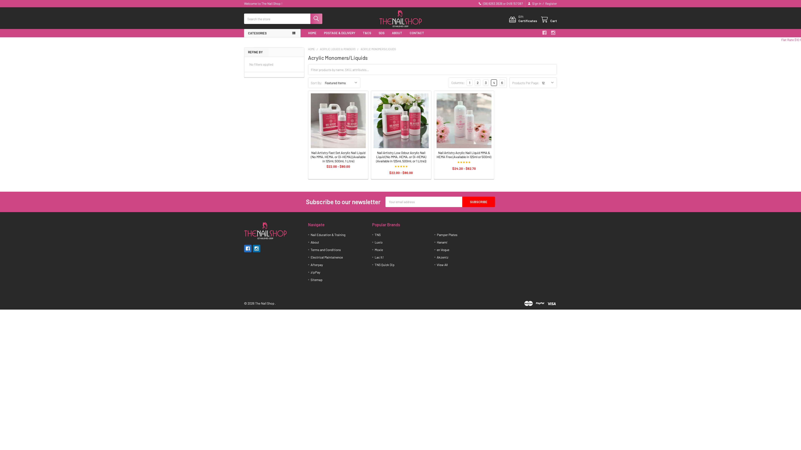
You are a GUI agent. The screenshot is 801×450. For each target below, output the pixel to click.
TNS (378, 235)
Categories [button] (257, 33)
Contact (417, 33)
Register (551, 3)
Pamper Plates (447, 235)
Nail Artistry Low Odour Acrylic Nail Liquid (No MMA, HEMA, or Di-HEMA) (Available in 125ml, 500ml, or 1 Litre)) (401, 157)
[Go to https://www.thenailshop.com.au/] (400, 19)
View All (442, 265)
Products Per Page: (525, 83)
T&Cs (367, 33)
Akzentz (442, 257)
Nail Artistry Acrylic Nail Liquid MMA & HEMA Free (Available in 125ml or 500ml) (464, 155)
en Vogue (443, 250)
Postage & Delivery (339, 33)
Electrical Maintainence (327, 257)
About (397, 33)
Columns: (458, 83)
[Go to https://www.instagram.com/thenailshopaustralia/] (553, 32)
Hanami (442, 242)
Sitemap (316, 280)
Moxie (379, 250)
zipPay (315, 272)
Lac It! (379, 257)
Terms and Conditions (326, 250)
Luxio (379, 242)
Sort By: (316, 83)
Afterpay (317, 265)
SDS (381, 33)
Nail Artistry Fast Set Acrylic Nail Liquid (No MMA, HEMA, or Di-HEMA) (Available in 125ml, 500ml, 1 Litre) (338, 157)
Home (312, 33)
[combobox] (283, 19)
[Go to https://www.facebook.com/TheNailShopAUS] (544, 32)
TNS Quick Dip (384, 265)
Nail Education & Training (328, 235)
